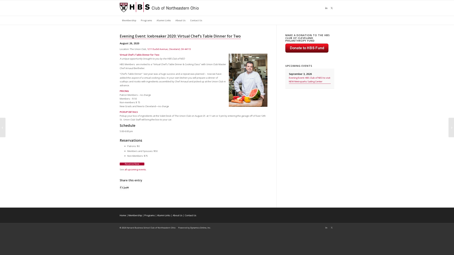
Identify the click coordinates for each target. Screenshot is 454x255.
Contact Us (190, 215)
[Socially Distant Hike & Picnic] (2, 127)
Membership (135, 215)
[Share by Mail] (127, 187)
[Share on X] (122, 187)
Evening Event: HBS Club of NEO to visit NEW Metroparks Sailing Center (309, 79)
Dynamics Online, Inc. (200, 227)
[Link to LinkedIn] (326, 8)
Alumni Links (163, 215)
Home (123, 215)
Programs (149, 215)
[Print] (159, 8)
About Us (177, 215)
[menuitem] (129, 20)
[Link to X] (331, 8)
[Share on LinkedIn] (125, 187)
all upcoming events (135, 169)
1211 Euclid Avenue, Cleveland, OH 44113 (169, 49)
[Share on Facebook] (120, 187)
